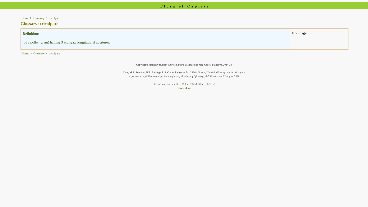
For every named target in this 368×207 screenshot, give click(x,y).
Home (25, 18)
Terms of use (184, 87)
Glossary (39, 18)
